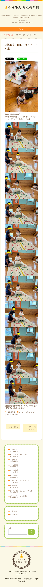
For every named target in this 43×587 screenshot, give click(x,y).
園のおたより (31, 412)
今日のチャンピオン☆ (30, 428)
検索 (9, 528)
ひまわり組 (13, 449)
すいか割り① (14, 475)
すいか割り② (14, 470)
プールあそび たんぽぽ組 (18, 496)
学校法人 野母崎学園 (21, 8)
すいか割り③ (14, 465)
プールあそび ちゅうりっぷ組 (19, 480)
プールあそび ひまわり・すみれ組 (21, 491)
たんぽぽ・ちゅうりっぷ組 (18, 455)
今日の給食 (13, 460)
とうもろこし (12, 427)
